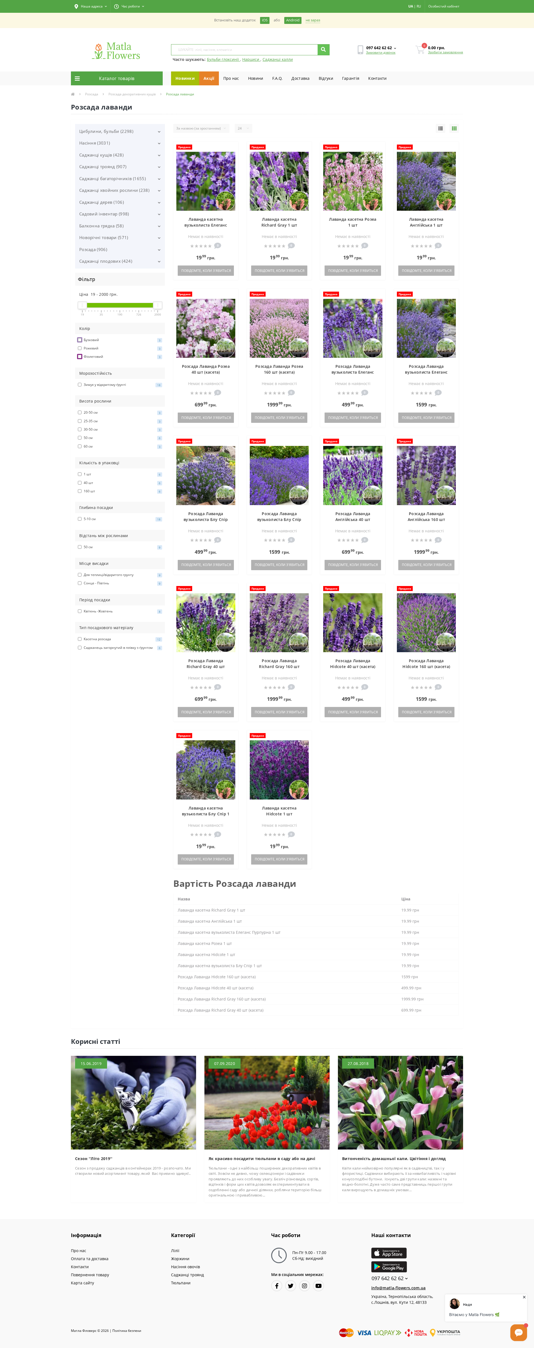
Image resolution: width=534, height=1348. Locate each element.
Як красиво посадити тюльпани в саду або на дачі (262, 1158)
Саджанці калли (278, 59)
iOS (265, 20)
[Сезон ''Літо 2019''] (133, 1102)
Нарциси (251, 59)
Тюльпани (181, 1282)
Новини (255, 78)
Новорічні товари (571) (103, 237)
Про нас (231, 78)
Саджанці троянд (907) (102, 166)
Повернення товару (90, 1274)
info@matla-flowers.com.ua (398, 1287)
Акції (209, 78)
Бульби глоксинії (223, 59)
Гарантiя (350, 78)
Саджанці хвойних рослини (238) (114, 190)
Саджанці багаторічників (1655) (112, 178)
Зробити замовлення (445, 52)
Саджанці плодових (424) (105, 261)
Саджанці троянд (187, 1274)
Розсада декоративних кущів (132, 94)
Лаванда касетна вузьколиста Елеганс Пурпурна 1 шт (205, 225)
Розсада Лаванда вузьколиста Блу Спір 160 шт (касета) (279, 519)
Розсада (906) (93, 249)
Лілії (175, 1250)
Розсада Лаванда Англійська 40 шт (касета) (352, 519)
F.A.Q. (277, 78)
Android (293, 20)
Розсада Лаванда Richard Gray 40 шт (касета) (206, 666)
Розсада (91, 94)
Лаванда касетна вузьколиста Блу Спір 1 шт (206, 813)
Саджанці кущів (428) (101, 155)
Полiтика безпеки (126, 1330)
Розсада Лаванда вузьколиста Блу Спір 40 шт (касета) (206, 519)
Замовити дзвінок (380, 52)
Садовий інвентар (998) (104, 214)
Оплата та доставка (89, 1258)
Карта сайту (82, 1282)
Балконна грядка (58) (101, 226)
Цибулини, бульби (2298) (106, 131)
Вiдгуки (326, 78)
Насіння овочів (185, 1266)
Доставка (300, 78)
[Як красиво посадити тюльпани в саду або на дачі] (267, 1102)
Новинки (185, 78)
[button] (90, 6)
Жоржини (180, 1258)
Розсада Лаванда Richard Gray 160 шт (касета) (279, 666)
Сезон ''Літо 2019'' (94, 1158)
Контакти (377, 78)
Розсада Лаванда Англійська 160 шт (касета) (426, 519)
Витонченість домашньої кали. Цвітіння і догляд (394, 1158)
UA (410, 6)
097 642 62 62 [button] (388, 1278)
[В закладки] (231, 149)
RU (419, 6)
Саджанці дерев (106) (101, 202)
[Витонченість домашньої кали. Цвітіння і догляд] (400, 1102)
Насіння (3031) (94, 143)
